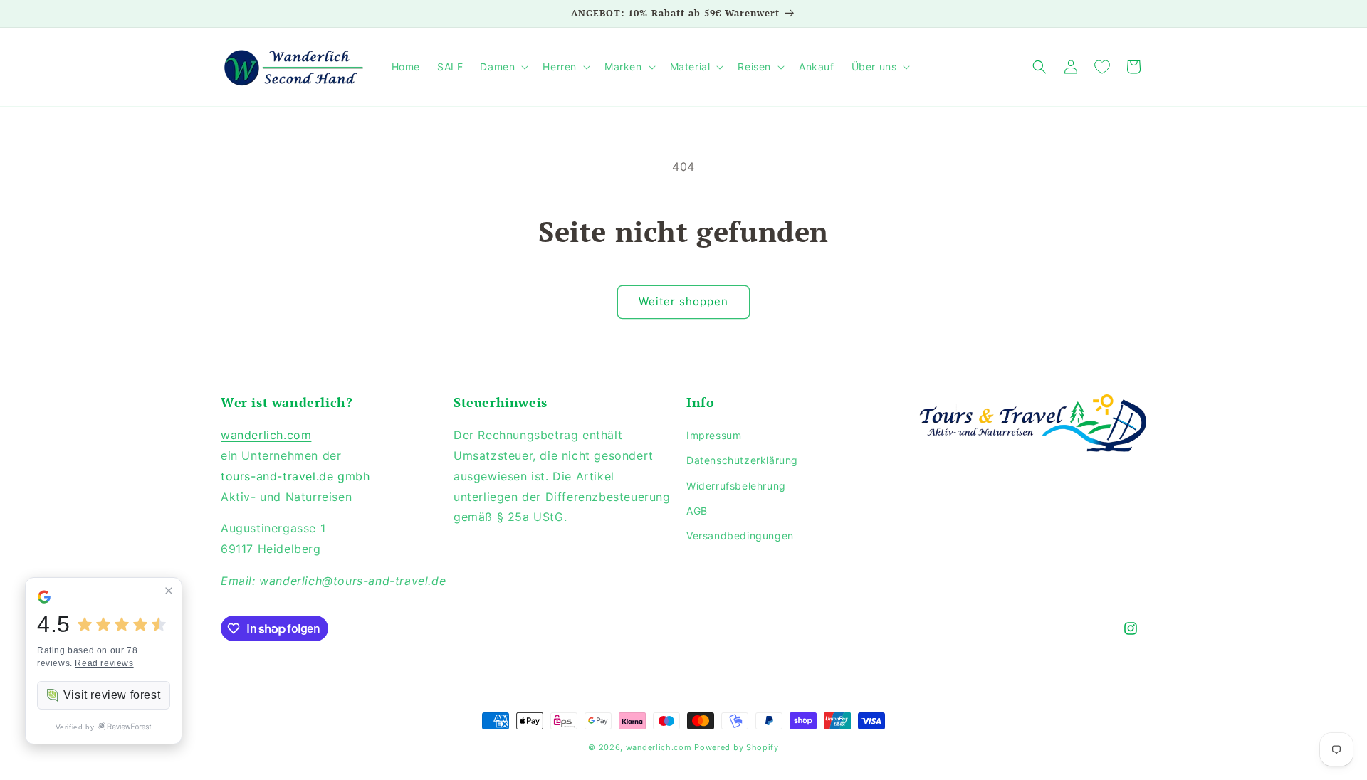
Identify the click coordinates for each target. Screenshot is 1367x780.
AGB (697, 511)
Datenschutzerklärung (742, 460)
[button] (502, 67)
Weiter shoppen (683, 301)
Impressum (713, 435)
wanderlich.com (266, 435)
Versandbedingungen (740, 535)
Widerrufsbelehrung (736, 486)
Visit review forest (111, 695)
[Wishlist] (1102, 67)
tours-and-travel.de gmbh (295, 476)
